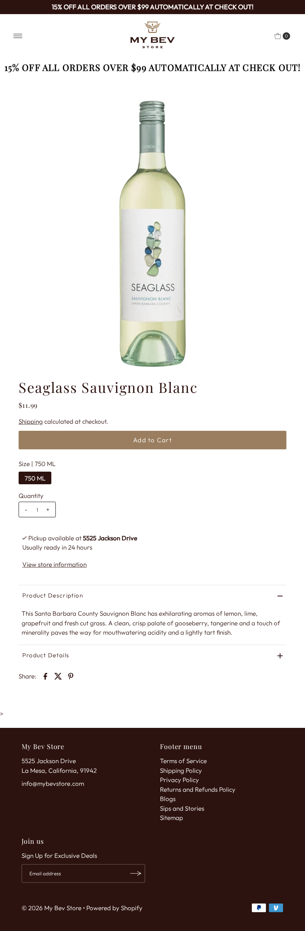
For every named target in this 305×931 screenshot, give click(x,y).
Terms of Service (183, 761)
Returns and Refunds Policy (197, 789)
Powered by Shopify (114, 908)
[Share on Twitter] (58, 675)
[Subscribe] (135, 873)
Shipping (31, 421)
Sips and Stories (182, 808)
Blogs (168, 799)
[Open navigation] (18, 36)
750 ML (35, 478)
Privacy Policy (179, 780)
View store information (54, 564)
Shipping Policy (181, 770)
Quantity (31, 495)
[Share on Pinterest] (70, 675)
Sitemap (171, 817)
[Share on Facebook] (45, 675)
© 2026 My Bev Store (51, 908)
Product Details (45, 655)
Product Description (52, 595)
